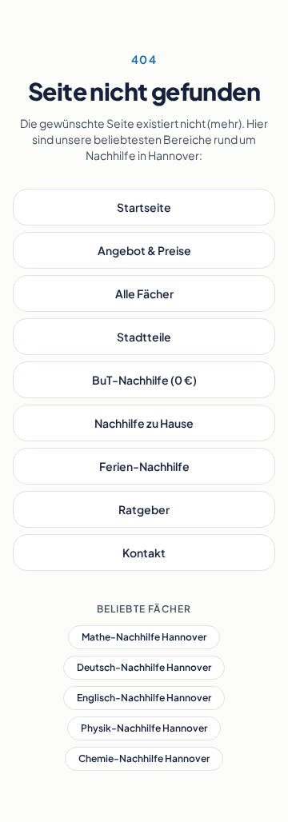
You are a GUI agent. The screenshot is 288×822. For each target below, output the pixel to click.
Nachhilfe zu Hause (144, 423)
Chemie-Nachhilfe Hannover (144, 758)
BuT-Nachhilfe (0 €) (144, 380)
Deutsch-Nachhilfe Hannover (144, 667)
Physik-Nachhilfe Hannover (144, 728)
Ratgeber (144, 509)
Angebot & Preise (144, 250)
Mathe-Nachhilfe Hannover (144, 637)
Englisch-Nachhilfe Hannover (144, 698)
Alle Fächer (144, 293)
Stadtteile (144, 336)
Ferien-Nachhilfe (144, 466)
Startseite (144, 207)
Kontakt (144, 552)
